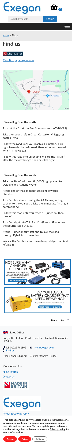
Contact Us (9, 377)
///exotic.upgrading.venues (18, 60)
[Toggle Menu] (67, 26)
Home (6, 35)
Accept (10, 439)
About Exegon (10, 372)
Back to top (58, 320)
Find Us (10, 351)
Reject (25, 439)
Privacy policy (57, 429)
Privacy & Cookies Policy (16, 414)
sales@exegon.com (44, 348)
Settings (40, 439)
